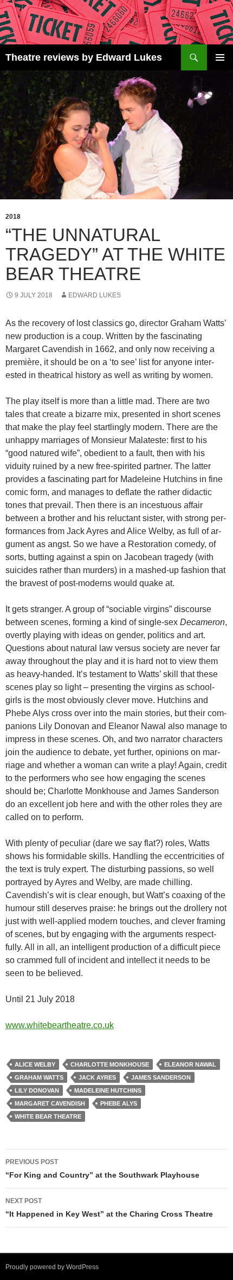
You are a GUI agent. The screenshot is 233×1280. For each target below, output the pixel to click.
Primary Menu (220, 57)
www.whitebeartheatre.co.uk (59, 1025)
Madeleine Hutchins (107, 1090)
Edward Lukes (94, 295)
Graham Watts (39, 1077)
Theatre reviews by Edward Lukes (83, 57)
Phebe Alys (118, 1103)
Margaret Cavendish (50, 1103)
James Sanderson (161, 1077)
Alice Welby (35, 1064)
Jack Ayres (97, 1077)
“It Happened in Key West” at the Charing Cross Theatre (109, 1207)
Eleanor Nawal (190, 1064)
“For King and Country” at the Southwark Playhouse (102, 1168)
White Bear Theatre (48, 1116)
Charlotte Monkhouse (109, 1064)
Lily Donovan (37, 1090)
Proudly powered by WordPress (52, 1267)
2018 (13, 216)
